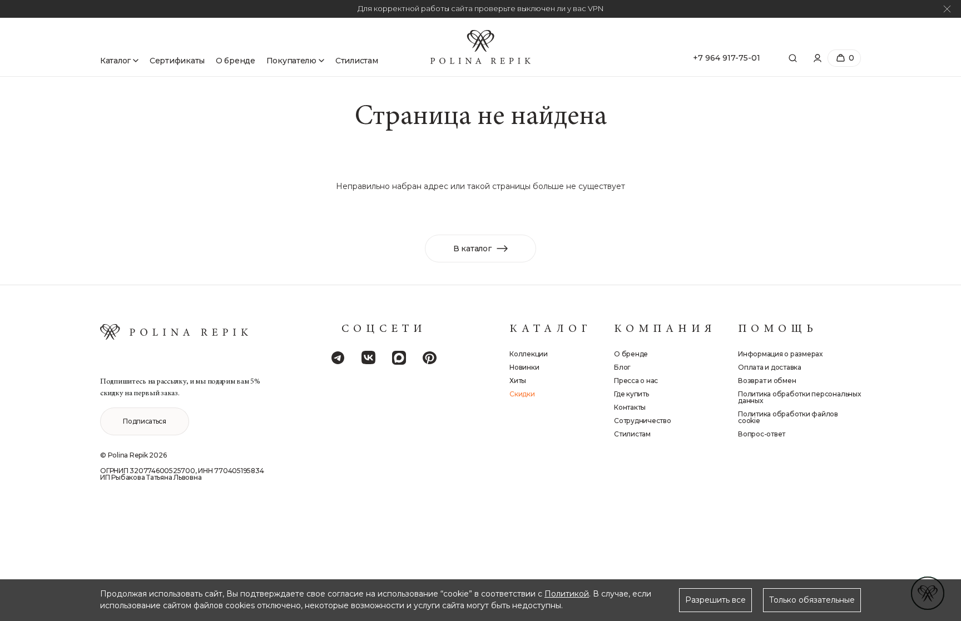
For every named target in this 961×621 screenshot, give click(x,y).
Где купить (631, 394)
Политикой (566, 594)
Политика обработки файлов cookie (788, 417)
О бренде (235, 60)
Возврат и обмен (767, 380)
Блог (622, 367)
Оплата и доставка (769, 367)
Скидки (522, 394)
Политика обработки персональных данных (799, 397)
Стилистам (356, 60)
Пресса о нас (636, 380)
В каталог (472, 249)
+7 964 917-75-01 (726, 58)
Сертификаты (177, 60)
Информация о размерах (780, 354)
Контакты (630, 407)
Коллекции (528, 354)
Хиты (517, 380)
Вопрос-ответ (761, 434)
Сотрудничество (642, 421)
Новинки (524, 367)
